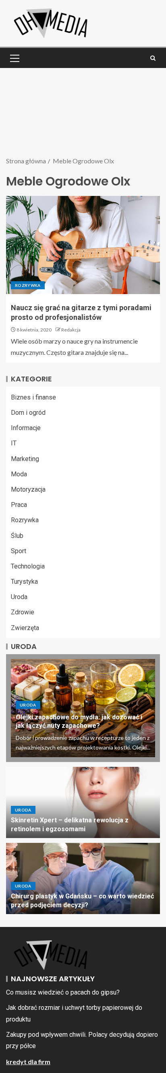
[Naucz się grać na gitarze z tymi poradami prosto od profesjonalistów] (83, 245)
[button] (14, 58)
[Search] (153, 58)
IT (14, 443)
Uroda (19, 597)
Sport (18, 551)
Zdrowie (22, 612)
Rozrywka (28, 285)
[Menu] (14, 58)
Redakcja (71, 330)
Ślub (17, 536)
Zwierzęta (25, 628)
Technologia (28, 566)
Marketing (25, 459)
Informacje (26, 428)
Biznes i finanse (33, 397)
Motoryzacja (28, 489)
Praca (19, 505)
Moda (19, 474)
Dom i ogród (28, 412)
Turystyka (24, 581)
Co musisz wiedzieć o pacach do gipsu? (63, 992)
